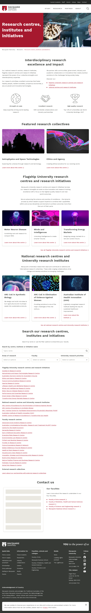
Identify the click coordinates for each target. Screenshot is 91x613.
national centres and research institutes (62, 87)
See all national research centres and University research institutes (64, 325)
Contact (84, 2)
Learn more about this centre (12, 167)
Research (20, 50)
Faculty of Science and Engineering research (64, 506)
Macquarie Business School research (61, 509)
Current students (55, 2)
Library (74, 2)
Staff (63, 2)
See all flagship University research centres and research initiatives (64, 250)
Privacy (45, 607)
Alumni (68, 2)
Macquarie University (8, 50)
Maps (79, 2)
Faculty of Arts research (57, 499)
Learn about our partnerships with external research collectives (24, 473)
